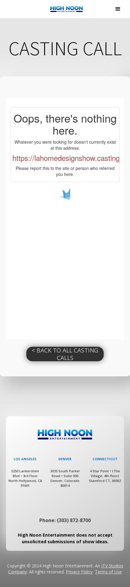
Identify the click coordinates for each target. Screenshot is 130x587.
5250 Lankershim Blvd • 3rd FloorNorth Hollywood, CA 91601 (25, 478)
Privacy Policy (79, 572)
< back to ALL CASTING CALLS (65, 354)
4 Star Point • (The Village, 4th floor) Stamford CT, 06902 (105, 476)
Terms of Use (108, 572)
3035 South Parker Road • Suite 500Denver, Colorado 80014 (65, 478)
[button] (118, 9)
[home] (64, 9)
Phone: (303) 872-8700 (65, 520)
